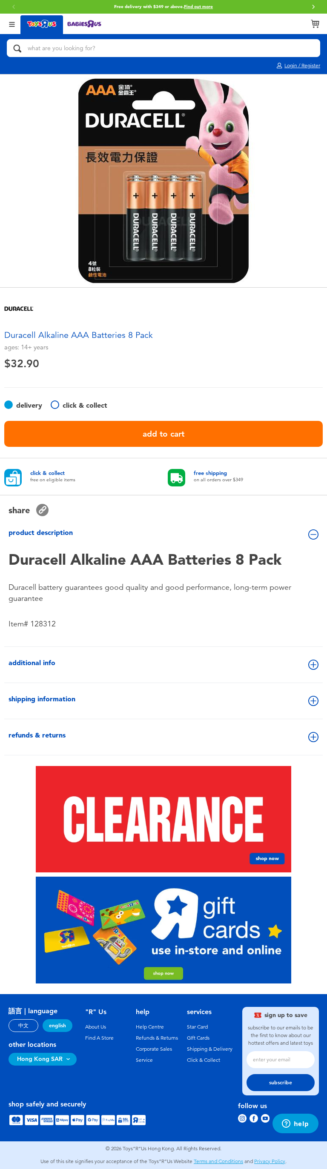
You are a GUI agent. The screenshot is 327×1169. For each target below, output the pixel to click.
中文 (23, 1026)
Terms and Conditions (218, 1161)
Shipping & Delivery (209, 1049)
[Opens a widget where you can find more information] (295, 1124)
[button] (13, 6)
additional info (32, 663)
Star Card (197, 1027)
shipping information (42, 699)
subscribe (280, 1083)
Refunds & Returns (157, 1038)
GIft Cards (198, 1038)
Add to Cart (163, 434)
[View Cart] (315, 24)
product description (41, 533)
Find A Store (99, 1038)
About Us (95, 1027)
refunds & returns (37, 735)
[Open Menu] (12, 23)
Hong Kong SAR (40, 1059)
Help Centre (150, 1027)
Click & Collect (203, 1060)
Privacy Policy (269, 1161)
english (57, 1026)
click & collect (85, 405)
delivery (29, 405)
